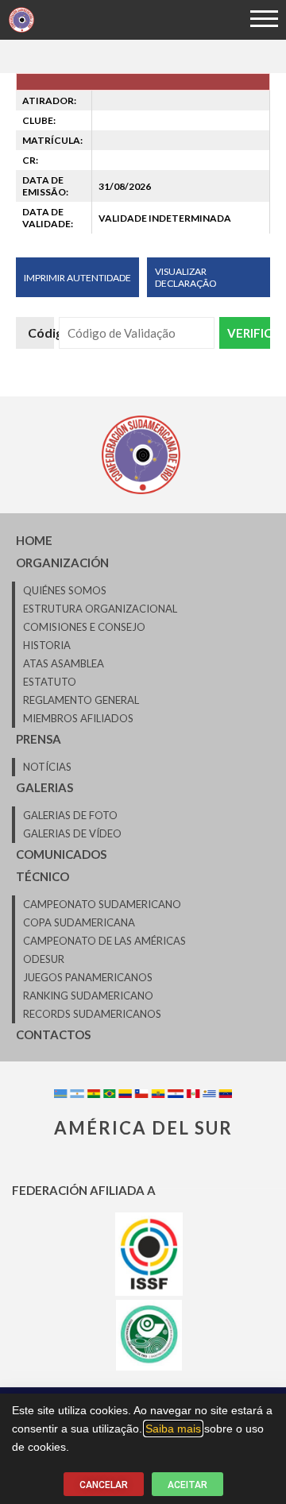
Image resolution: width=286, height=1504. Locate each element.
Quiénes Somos (64, 590)
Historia (47, 645)
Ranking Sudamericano (88, 995)
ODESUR (43, 959)
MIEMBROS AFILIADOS (78, 718)
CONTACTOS (53, 1034)
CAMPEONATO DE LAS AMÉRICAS (104, 940)
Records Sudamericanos (92, 1013)
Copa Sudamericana (79, 922)
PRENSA (38, 739)
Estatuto (49, 681)
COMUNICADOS (61, 854)
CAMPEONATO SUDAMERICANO (102, 904)
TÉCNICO (42, 876)
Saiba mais (173, 1428)
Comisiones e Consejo (84, 627)
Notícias (47, 766)
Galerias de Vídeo (72, 833)
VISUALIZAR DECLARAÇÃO (186, 277)
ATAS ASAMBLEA (63, 663)
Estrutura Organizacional (100, 608)
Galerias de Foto (70, 815)
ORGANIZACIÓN (62, 562)
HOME (34, 540)
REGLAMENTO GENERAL (81, 700)
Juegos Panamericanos (88, 977)
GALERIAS (44, 787)
